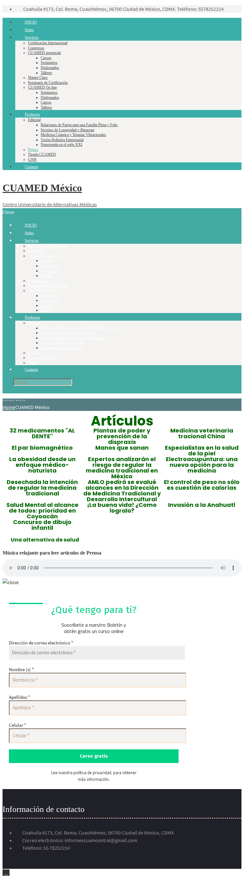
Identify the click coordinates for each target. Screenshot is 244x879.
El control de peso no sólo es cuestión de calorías (202, 485)
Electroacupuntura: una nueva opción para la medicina (202, 464)
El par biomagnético (42, 448)
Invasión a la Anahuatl (201, 505)
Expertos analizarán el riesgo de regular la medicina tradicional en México (122, 467)
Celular (17, 725)
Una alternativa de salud (45, 539)
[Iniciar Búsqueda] (7, 382)
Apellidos (19, 697)
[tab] (45, 540)
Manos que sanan (122, 448)
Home (9, 407)
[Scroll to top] (6, 872)
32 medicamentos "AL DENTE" (42, 433)
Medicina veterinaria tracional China (201, 433)
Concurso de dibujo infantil (42, 525)
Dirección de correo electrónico (41, 643)
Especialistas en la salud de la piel (202, 450)
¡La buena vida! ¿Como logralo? (122, 507)
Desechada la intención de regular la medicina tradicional (42, 487)
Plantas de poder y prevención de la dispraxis (121, 436)
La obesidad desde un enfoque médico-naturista (42, 464)
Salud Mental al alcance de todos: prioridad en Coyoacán (42, 510)
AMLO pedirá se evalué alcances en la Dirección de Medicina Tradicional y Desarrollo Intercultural (122, 490)
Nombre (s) (21, 669)
